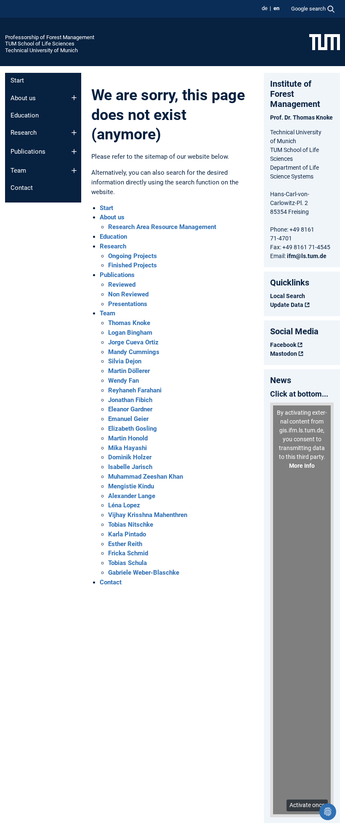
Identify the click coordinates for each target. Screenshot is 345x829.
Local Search (287, 296)
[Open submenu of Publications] (74, 152)
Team (18, 170)
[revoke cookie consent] (327, 811)
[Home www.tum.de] (324, 41)
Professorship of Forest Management (49, 37)
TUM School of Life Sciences (39, 43)
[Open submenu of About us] (74, 98)
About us (23, 98)
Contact (22, 188)
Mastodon (283, 353)
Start (17, 80)
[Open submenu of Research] (74, 133)
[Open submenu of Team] (74, 170)
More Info (302, 465)
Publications (28, 151)
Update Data (286, 304)
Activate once (307, 805)
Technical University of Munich (41, 50)
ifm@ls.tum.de (306, 256)
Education (25, 115)
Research (24, 132)
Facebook (283, 344)
